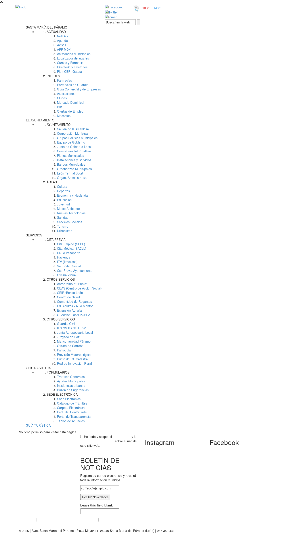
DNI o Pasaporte (68, 253)
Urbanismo (64, 230)
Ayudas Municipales (71, 381)
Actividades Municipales (73, 54)
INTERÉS (53, 76)
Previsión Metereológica (74, 354)
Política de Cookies (83, 519)
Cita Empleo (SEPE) (71, 244)
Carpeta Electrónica (71, 407)
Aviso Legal (27, 519)
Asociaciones (66, 93)
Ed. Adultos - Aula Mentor (75, 306)
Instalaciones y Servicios (74, 160)
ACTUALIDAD (56, 31)
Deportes (63, 191)
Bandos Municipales (71, 164)
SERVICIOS (34, 235)
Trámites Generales (71, 376)
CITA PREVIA (56, 239)
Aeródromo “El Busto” (72, 284)
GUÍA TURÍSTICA (38, 425)
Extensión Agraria (69, 310)
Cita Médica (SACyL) (71, 248)
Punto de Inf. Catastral (72, 359)
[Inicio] (55, 6)
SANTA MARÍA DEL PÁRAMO (46, 27)
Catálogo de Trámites (72, 403)
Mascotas (64, 115)
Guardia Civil (66, 323)
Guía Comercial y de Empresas (79, 89)
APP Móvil (64, 49)
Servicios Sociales (69, 222)
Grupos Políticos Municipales (77, 138)
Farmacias (64, 80)
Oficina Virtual (66, 275)
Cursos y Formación (71, 62)
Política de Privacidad (53, 519)
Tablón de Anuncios (71, 421)
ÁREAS (52, 182)
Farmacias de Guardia (72, 84)
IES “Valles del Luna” (71, 328)
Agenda (62, 40)
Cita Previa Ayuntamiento (74, 270)
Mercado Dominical (70, 102)
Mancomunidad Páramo (74, 341)
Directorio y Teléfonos (72, 67)
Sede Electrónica (69, 399)
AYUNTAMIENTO (59, 124)
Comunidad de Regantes (74, 301)
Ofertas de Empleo (70, 111)
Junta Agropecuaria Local (75, 332)
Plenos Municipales (70, 155)
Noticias (62, 36)
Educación (64, 200)
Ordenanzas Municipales (74, 169)
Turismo (62, 226)
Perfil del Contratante (72, 412)
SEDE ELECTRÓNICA (62, 394)
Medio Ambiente (68, 208)
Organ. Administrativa (72, 177)
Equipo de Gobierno (71, 142)
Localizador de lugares (73, 58)
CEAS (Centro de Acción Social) (79, 288)
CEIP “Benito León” (70, 292)
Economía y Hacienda (72, 195)
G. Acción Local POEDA (73, 315)
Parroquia (64, 350)
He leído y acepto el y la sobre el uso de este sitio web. (108, 441)
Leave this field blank (96, 505)
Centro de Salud (68, 297)
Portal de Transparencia (74, 416)
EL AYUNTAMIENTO (40, 120)
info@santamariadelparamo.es (198, 530)
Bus (59, 107)
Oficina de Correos (70, 345)
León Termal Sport (70, 173)
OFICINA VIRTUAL (39, 368)
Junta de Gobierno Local (74, 146)
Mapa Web (107, 519)
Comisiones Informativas (74, 151)
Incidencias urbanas (71, 385)
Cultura (62, 186)
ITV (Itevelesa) (67, 261)
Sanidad (63, 217)
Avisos (61, 45)
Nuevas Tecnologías (71, 213)
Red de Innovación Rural (74, 363)
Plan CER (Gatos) (69, 71)
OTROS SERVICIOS (61, 279)
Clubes (62, 98)
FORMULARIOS (58, 372)
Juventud (63, 204)
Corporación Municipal (72, 133)
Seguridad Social (69, 266)
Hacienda (63, 257)
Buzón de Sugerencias (73, 390)
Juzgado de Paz (68, 337)
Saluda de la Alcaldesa (73, 129)
